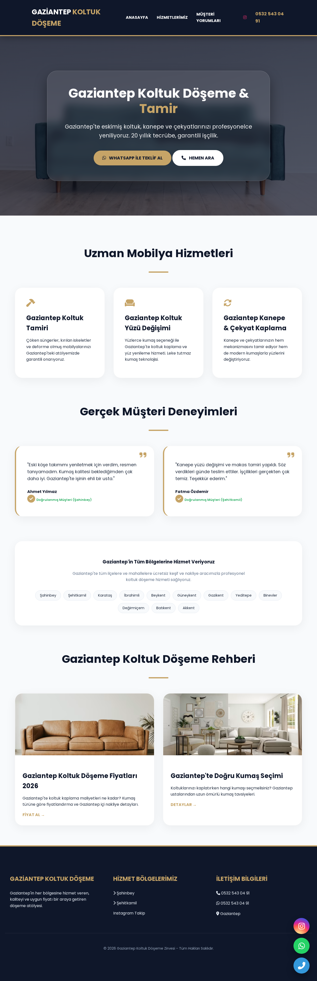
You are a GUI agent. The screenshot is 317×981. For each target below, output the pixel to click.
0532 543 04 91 (269, 17)
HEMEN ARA (201, 158)
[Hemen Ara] (301, 966)
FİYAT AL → (34, 815)
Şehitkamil (126, 903)
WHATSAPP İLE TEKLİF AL (136, 158)
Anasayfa (137, 17)
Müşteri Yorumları (208, 17)
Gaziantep (66, 17)
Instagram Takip (129, 913)
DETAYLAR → (184, 804)
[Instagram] (301, 926)
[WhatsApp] (301, 946)
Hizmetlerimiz (172, 17)
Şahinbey (125, 893)
